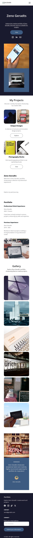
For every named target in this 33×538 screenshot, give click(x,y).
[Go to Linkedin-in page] (17, 37)
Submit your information (14, 529)
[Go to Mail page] (20, 37)
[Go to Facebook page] (5, 506)
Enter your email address (11, 521)
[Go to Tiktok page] (12, 506)
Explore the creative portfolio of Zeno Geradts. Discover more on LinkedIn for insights (16, 25)
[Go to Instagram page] (13, 37)
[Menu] (30, 3)
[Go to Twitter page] (15, 506)
